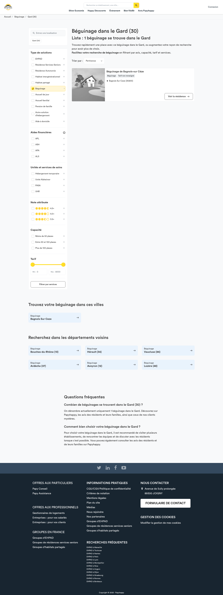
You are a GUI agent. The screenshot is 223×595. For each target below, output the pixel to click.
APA (37, 150)
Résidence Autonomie (45, 71)
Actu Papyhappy (146, 11)
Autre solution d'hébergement (42, 114)
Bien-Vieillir (129, 11)
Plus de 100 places (43, 248)
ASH (37, 145)
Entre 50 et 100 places (45, 242)
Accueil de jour (42, 95)
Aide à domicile (42, 121)
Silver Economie (76, 11)
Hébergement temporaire (47, 174)
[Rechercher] (136, 5)
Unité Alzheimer (42, 180)
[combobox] (50, 33)
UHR (37, 191)
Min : (34, 272)
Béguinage (40, 89)
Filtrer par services (48, 284)
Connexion (213, 7)
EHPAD (38, 59)
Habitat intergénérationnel (47, 77)
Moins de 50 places (44, 236)
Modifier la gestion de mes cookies (161, 523)
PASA (38, 186)
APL (37, 139)
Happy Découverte (97, 11)
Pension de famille (43, 106)
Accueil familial (42, 100)
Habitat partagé (42, 83)
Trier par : (77, 61)
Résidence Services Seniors (48, 65)
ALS (37, 156)
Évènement (114, 11)
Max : (52, 272)
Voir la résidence (177, 96)
